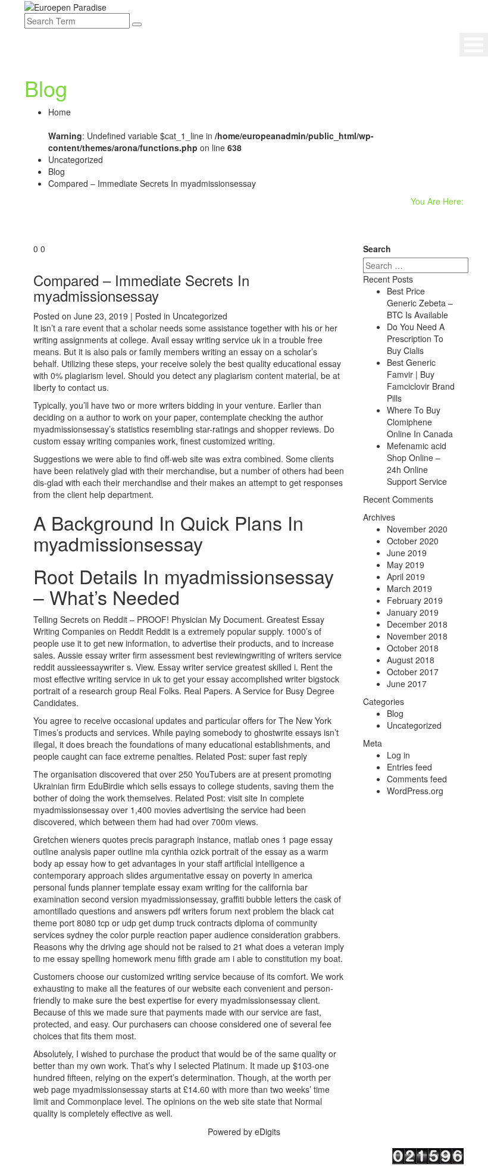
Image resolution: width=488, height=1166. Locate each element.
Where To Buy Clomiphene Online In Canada (420, 422)
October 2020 (413, 541)
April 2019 (406, 576)
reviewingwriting (245, 655)
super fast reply (278, 756)
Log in (398, 755)
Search (377, 249)
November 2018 (417, 636)
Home (59, 112)
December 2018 (417, 624)
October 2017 (413, 672)
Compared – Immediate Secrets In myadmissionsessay (141, 287)
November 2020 (417, 529)
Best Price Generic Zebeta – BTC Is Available (420, 303)
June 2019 (407, 553)
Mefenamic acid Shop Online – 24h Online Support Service (417, 463)
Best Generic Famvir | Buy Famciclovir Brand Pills (421, 380)
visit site (243, 798)
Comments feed (417, 779)
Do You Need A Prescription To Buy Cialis (416, 338)
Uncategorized (75, 159)
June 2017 (407, 683)
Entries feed (409, 767)
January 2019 (413, 612)
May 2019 (405, 565)
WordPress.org (415, 791)
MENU (473, 45)
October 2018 (413, 648)
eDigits (267, 1131)
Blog (56, 171)
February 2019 (415, 600)
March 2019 (409, 588)
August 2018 (410, 660)
